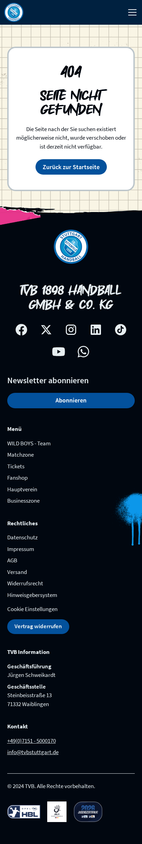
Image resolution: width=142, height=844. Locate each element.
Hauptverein (22, 489)
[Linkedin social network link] (96, 330)
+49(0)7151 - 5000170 (31, 741)
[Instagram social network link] (71, 330)
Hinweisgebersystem (32, 595)
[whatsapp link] (83, 352)
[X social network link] (46, 330)
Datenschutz (22, 537)
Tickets (15, 466)
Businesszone (23, 500)
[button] (131, 12)
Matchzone (20, 454)
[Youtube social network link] (58, 352)
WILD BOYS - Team (29, 443)
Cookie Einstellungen (32, 609)
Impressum (20, 549)
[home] (13, 12)
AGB (12, 560)
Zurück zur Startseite (71, 167)
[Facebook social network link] (21, 330)
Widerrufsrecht (25, 583)
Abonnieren (71, 400)
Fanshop (17, 477)
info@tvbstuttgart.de (33, 752)
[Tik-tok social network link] (121, 330)
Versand (17, 572)
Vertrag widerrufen (38, 626)
